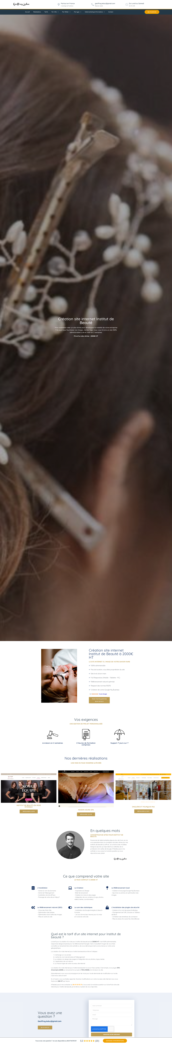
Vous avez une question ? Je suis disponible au (55, 1041)
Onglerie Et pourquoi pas (143, 807)
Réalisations (37, 12)
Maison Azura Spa (86, 810)
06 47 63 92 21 (77, 984)
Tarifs (46, 12)
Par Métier (65, 12)
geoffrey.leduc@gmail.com (105, 3)
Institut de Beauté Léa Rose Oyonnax (29, 806)
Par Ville (54, 12)
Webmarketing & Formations (94, 12)
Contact (110, 12)
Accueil (27, 12)
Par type (76, 12)
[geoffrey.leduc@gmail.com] (92, 4)
